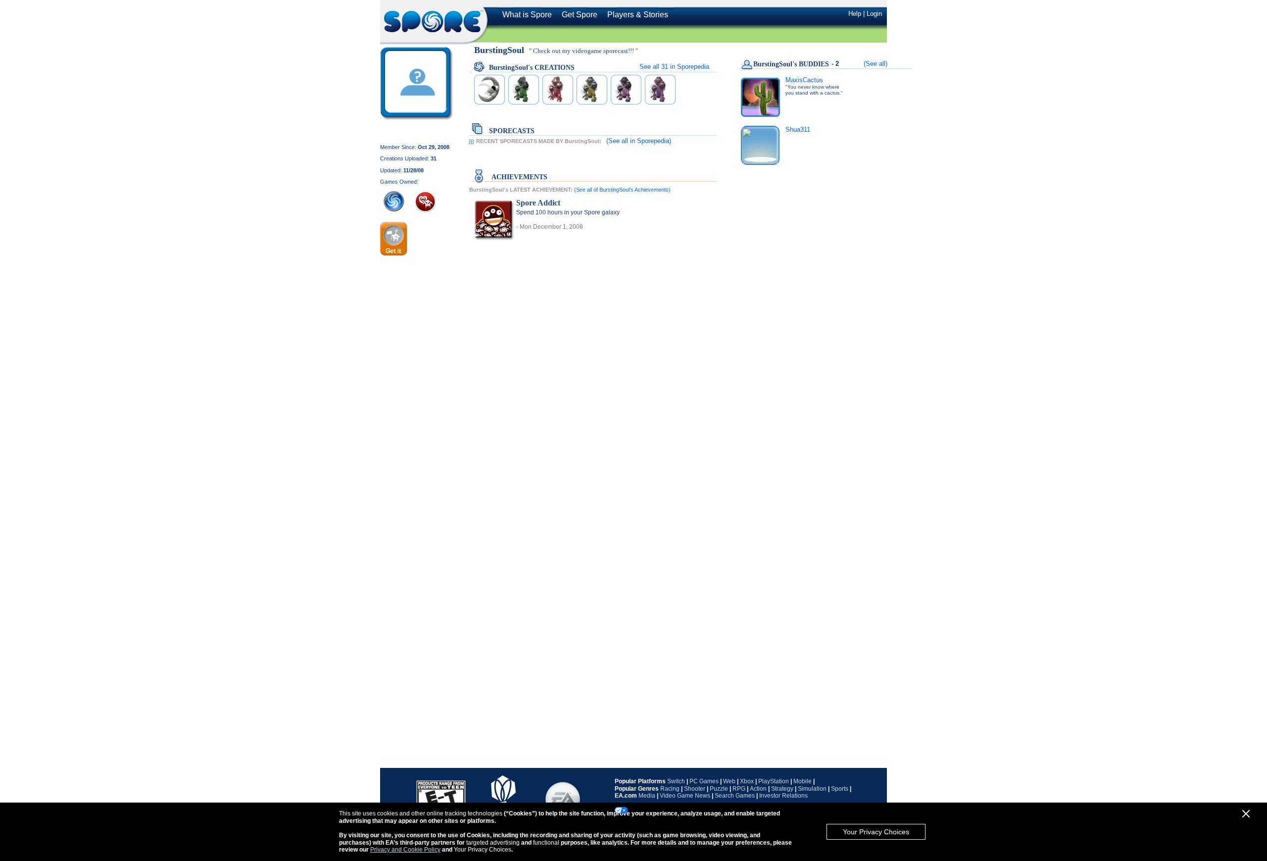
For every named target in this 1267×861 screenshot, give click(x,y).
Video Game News (685, 795)
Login (874, 13)
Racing (670, 788)
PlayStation (773, 781)
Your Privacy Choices (876, 832)
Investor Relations (783, 795)
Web (729, 781)
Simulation (812, 788)
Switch (676, 781)
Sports (839, 788)
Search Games (735, 795)
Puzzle (719, 788)
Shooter (694, 788)
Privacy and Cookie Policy (405, 849)
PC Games (704, 781)
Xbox (747, 781)
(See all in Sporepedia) (638, 141)
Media (646, 795)
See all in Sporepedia (674, 66)
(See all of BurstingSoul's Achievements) (622, 190)
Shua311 (797, 129)
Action (758, 788)
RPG (738, 788)
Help (854, 13)
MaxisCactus (804, 80)
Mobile (802, 781)
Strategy (782, 788)
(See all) (875, 63)
